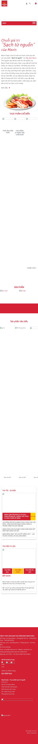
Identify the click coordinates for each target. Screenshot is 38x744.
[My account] (27, 3)
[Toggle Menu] (34, 23)
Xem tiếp (33, 516)
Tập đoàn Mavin (31, 58)
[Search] (29, 3)
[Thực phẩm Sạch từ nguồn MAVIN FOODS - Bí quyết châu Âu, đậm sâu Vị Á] (12, 3)
